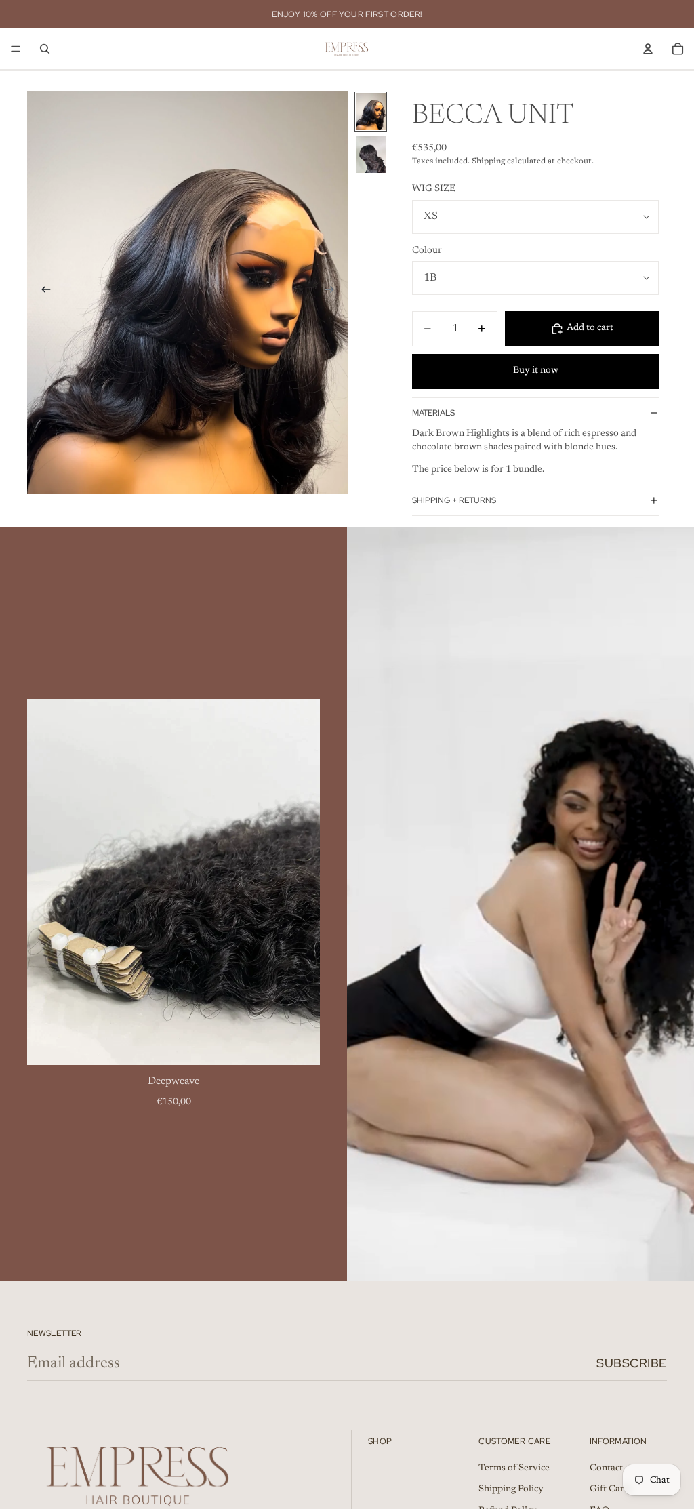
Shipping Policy (511, 1489)
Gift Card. (611, 1489)
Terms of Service (514, 1468)
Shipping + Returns (454, 500)
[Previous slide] (42, 292)
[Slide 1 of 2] (371, 111)
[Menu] (15, 48)
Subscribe (631, 1363)
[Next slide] (333, 292)
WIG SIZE (433, 189)
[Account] (648, 49)
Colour (427, 251)
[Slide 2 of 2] (371, 154)
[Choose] (299, 1044)
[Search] (45, 49)
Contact (606, 1468)
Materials (433, 412)
